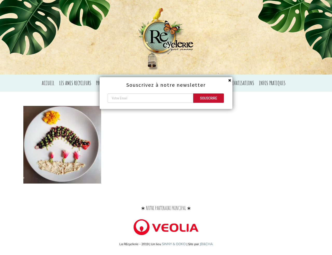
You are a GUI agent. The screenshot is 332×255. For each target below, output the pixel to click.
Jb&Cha (206, 244)
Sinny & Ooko (174, 244)
